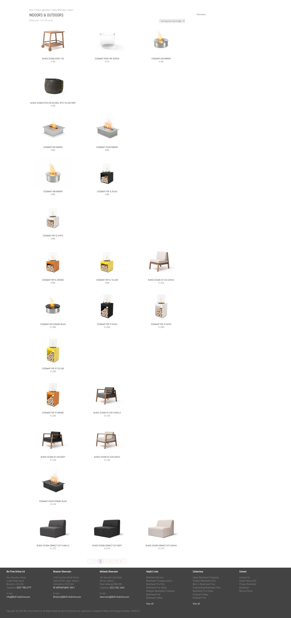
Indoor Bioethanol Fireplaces (206, 577)
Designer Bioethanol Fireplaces (160, 591)
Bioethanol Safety (154, 597)
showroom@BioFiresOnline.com (114, 596)
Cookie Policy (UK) (247, 580)
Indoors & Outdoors (59, 10)
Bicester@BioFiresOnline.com (67, 596)
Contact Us (244, 577)
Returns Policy (246, 591)
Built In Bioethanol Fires (204, 584)
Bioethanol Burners (155, 577)
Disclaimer (244, 587)
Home (31, 10)
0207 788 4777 (24, 587)
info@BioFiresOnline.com (18, 596)
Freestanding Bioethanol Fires (206, 587)
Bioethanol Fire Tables (156, 587)
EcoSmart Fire (199, 597)
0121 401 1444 (117, 587)
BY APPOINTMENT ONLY (64, 587)
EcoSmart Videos (200, 594)
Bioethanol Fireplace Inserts (159, 580)
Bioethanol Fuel (153, 594)
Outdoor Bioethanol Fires (204, 580)
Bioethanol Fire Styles (203, 591)
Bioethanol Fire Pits (155, 584)
